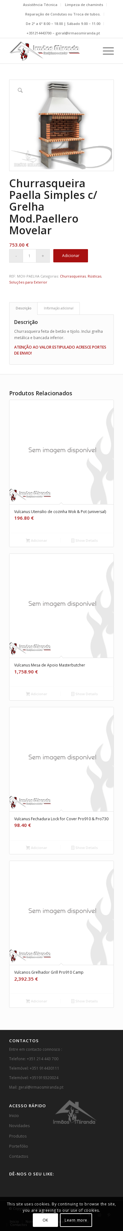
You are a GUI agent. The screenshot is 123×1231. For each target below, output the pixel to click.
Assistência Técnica (40, 4)
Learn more (76, 1220)
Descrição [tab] (23, 308)
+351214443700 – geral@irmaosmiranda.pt (63, 33)
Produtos (18, 1136)
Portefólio (18, 1146)
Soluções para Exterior (28, 282)
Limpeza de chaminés (84, 4)
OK (45, 1220)
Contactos (18, 1156)
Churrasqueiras (73, 276)
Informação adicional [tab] (58, 308)
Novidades (19, 1125)
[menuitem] (40, 4)
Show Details (86, 540)
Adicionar (70, 255)
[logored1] (51, 50)
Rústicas (94, 276)
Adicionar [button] (38, 540)
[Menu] (105, 50)
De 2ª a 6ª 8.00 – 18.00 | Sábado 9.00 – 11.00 (63, 23)
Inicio (14, 1115)
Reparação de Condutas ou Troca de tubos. (63, 14)
